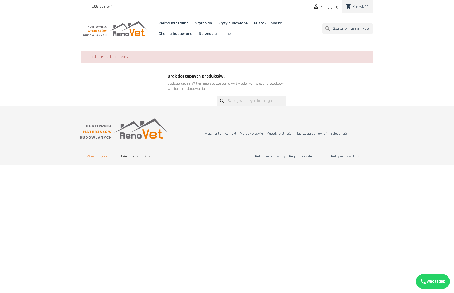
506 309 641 (102, 6)
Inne (227, 33)
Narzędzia (208, 33)
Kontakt (230, 133)
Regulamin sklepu (302, 156)
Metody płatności (279, 133)
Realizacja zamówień (311, 133)
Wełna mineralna (174, 23)
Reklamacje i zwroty (270, 156)
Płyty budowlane (233, 23)
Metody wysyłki (251, 133)
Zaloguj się (339, 133)
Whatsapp (433, 281)
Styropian (203, 23)
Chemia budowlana (176, 33)
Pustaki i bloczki (268, 23)
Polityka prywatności (346, 156)
